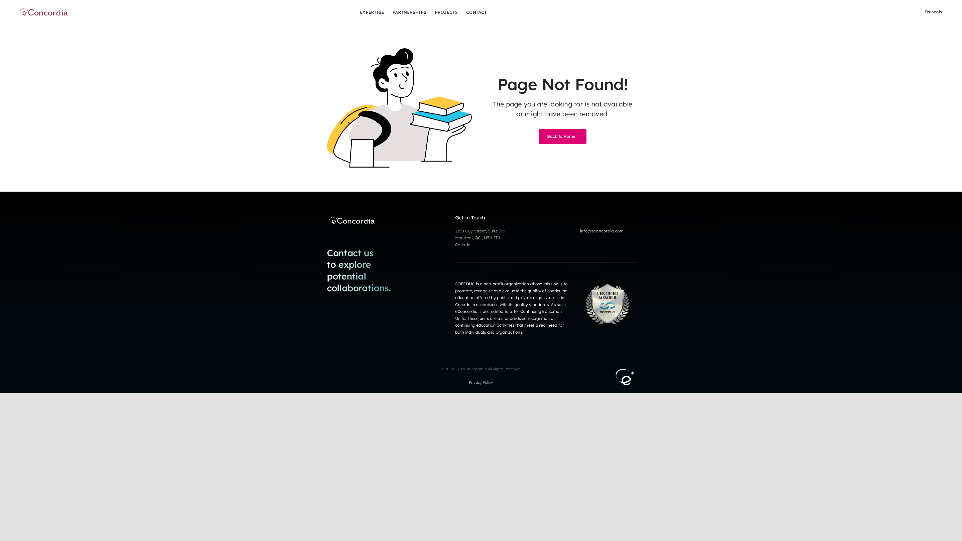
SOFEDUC (465, 283)
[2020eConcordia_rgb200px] (44, 10)
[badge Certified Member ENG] (607, 278)
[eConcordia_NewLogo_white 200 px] (352, 216)
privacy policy (481, 382)
